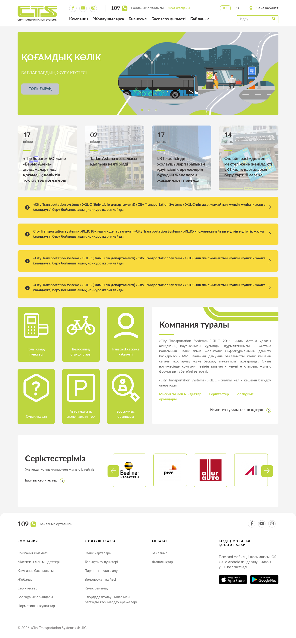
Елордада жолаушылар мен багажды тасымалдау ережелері (111, 599)
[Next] (113, 471)
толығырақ (40, 89)
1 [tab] (142, 110)
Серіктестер (219, 394)
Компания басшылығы (36, 571)
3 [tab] (156, 110)
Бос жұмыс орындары (35, 597)
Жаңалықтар (162, 562)
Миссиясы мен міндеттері (180, 394)
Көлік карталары (98, 553)
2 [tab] (149, 110)
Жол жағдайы (178, 8)
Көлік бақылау (96, 588)
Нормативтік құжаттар (36, 606)
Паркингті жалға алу (101, 571)
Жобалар (25, 579)
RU (236, 8)
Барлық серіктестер (41, 480)
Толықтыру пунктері (101, 562)
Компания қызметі (33, 553)
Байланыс (159, 553)
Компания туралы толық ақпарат (237, 410)
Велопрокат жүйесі (100, 579)
